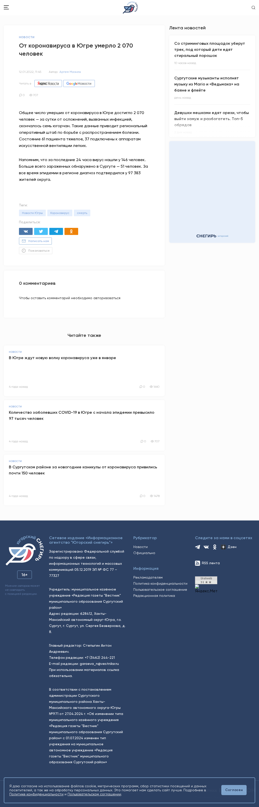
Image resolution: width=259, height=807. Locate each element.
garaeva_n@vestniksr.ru (99, 664)
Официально (144, 553)
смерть (82, 213)
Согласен (234, 790)
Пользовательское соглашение (160, 589)
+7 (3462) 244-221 (100, 658)
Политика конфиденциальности (160, 583)
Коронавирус (59, 213)
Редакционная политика (154, 596)
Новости (140, 547)
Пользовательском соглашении (94, 794)
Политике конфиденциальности (36, 794)
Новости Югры (32, 213)
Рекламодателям (148, 577)
